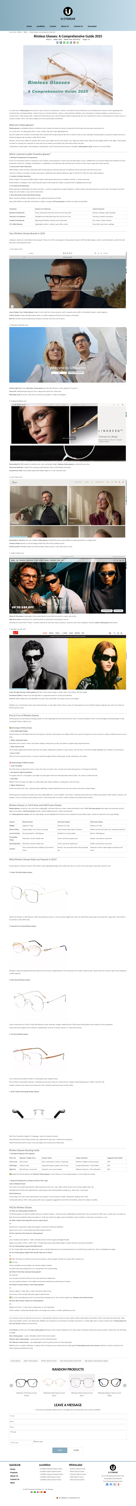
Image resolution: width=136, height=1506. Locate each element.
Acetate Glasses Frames (77, 1469)
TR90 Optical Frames (77, 1477)
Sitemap (50, 1489)
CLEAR (76, 1450)
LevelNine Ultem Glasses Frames (50, 1480)
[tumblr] (118, 1484)
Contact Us (14, 1479)
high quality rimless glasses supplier (96, 1361)
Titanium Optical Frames (78, 1474)
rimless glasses (15, 1361)
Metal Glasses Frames (77, 1471)
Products (14, 1473)
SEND (60, 1450)
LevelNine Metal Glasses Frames (50, 1471)
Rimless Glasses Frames (49, 1361)
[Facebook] (111, 1484)
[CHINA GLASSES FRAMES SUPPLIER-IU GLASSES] (113, 1468)
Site (89, 39)
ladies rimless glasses (31, 1361)
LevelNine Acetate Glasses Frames (51, 1469)
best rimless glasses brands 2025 (70, 1361)
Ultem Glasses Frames (77, 1480)
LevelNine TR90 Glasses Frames (50, 1477)
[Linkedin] (107, 1484)
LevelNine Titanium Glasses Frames (51, 1474)
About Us (14, 1476)
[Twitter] (114, 1484)
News (12, 1483)
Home (12, 1469)
